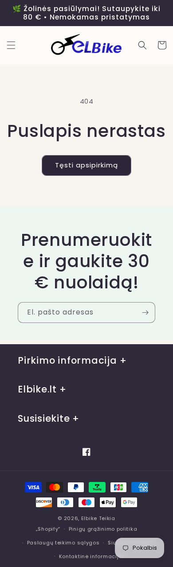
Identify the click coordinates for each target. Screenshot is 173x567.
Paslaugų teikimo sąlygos (63, 542)
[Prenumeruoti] (145, 312)
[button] (11, 45)
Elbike (89, 518)
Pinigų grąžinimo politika (103, 528)
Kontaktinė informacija (90, 556)
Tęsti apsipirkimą (86, 165)
